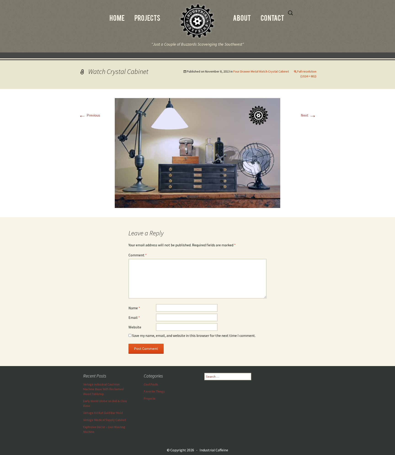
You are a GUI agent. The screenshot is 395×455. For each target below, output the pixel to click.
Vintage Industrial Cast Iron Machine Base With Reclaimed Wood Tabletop (103, 389)
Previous (89, 115)
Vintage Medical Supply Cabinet (104, 420)
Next (308, 115)
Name (134, 308)
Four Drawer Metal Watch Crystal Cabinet (261, 71)
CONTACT (272, 19)
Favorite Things (154, 391)
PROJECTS (147, 19)
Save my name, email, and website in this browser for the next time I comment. (194, 335)
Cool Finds (151, 384)
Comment (137, 255)
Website (134, 327)
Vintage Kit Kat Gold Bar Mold (103, 413)
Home (117, 19)
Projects (149, 398)
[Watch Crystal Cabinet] (197, 152)
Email (134, 317)
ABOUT (242, 19)
